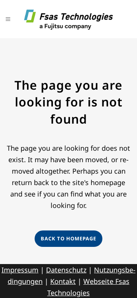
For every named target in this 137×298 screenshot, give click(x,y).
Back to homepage (68, 238)
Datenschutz (66, 269)
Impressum (20, 269)
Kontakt (63, 281)
